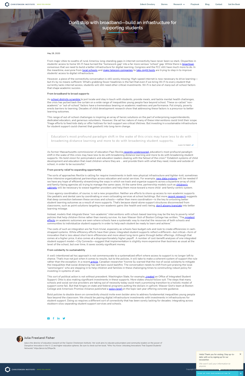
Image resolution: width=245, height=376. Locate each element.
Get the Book (234, 4)
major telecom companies (118, 70)
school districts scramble (66, 99)
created (149, 276)
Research (178, 4)
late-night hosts (145, 70)
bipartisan (188, 64)
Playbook (195, 4)
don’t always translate (169, 205)
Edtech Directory (147, 4)
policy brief (115, 289)
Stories (164, 4)
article (94, 261)
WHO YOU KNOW (44, 4)
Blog (207, 4)
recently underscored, (136, 152)
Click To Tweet (184, 145)
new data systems (166, 178)
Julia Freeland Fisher (39, 338)
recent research (177, 196)
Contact (218, 4)
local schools (89, 70)
